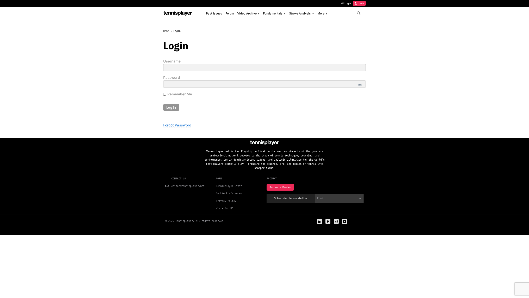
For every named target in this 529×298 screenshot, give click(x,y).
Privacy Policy (226, 200)
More (320, 13)
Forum (230, 13)
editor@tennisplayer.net (188, 186)
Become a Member (280, 187)
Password (171, 78)
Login (347, 3)
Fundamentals (272, 13)
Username (172, 61)
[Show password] (360, 85)
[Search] (358, 13)
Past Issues (214, 13)
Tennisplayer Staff (229, 186)
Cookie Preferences (229, 193)
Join (361, 3)
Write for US (224, 208)
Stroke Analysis (300, 13)
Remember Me (179, 94)
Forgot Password (177, 125)
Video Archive (247, 13)
